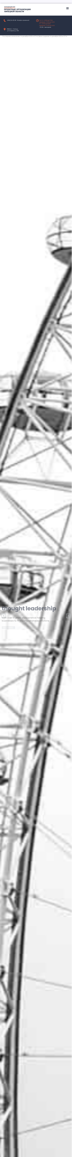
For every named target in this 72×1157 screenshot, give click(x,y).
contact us (18, 628)
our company (8, 627)
